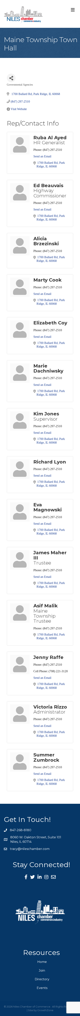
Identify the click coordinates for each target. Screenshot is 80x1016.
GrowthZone (45, 1010)
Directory (42, 979)
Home (42, 962)
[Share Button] (11, 78)
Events (42, 988)
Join (42, 970)
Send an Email (42, 156)
